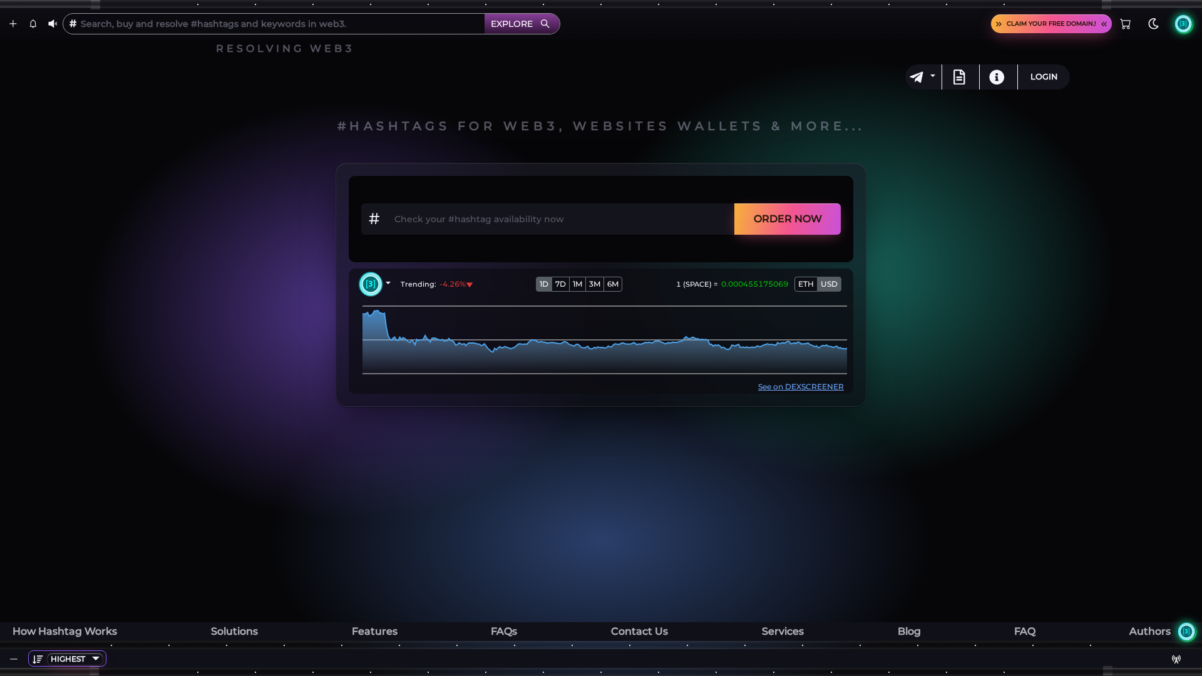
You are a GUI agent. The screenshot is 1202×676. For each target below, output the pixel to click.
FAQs (504, 631)
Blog (909, 631)
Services (783, 631)
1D (544, 284)
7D (560, 284)
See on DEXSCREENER (801, 386)
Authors (1150, 631)
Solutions (234, 631)
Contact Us (639, 631)
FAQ (1024, 631)
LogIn (1043, 76)
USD (829, 284)
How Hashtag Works (65, 631)
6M (613, 284)
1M (577, 284)
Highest (68, 658)
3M (594, 284)
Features (375, 631)
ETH (806, 284)
